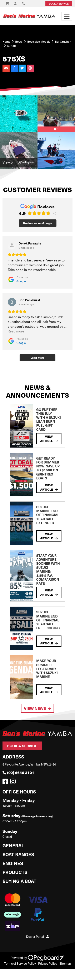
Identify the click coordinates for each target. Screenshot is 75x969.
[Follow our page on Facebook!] (6, 782)
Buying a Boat (19, 881)
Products (15, 872)
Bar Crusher (63, 41)
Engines (12, 863)
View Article (47, 438)
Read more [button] (16, 331)
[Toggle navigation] (66, 16)
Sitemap (65, 963)
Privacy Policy (47, 963)
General (13, 845)
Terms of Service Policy (20, 963)
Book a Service (22, 745)
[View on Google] (12, 245)
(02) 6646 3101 (20, 772)
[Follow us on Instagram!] (13, 782)
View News (35, 708)
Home (6, 41)
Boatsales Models (38, 41)
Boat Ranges (18, 854)
